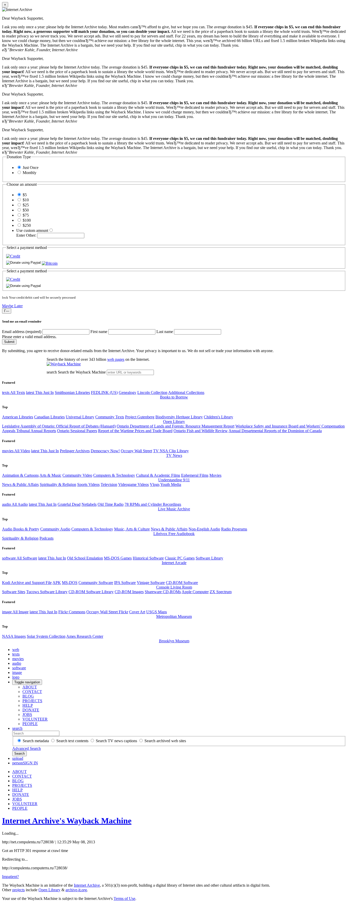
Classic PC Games (180, 558)
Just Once (30, 167)
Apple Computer (195, 592)
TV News (174, 455)
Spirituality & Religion (58, 484)
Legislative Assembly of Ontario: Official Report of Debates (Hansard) (59, 426)
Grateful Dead (69, 504)
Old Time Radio (111, 504)
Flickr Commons (71, 612)
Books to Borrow (174, 397)
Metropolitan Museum (174, 616)
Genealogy (127, 392)
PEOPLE (30, 724)
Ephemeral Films (194, 475)
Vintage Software (151, 582)
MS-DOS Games (118, 558)
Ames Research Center (84, 636)
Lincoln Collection (152, 392)
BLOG (28, 696)
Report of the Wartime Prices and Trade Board (135, 431)
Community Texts (109, 417)
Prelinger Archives (75, 451)
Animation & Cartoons (20, 475)
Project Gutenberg (139, 417)
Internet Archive (87, 885)
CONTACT (32, 691)
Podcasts (46, 538)
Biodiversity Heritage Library (179, 417)
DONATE (30, 710)
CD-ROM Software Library (91, 592)
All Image (15, 612)
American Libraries (17, 417)
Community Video (77, 475)
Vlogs (154, 484)
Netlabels (89, 504)
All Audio (15, 504)
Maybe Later (12, 306)
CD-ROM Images (129, 592)
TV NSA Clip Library (171, 451)
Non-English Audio (204, 529)
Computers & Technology (114, 475)
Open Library (174, 421)
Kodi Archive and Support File (27, 582)
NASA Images (14, 636)
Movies (215, 475)
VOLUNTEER (35, 719)
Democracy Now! (105, 451)
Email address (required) (21, 331)
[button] (50, 263)
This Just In (40, 392)
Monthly (29, 172)
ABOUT (29, 687)
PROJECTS (32, 701)
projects (18, 890)
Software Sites (13, 592)
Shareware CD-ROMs (163, 592)
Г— (6, 311)
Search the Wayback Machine (82, 372)
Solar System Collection (46, 636)
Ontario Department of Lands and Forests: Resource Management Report (175, 426)
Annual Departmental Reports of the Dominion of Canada (275, 431)
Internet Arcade (174, 563)
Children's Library (218, 417)
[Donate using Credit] (13, 256)
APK (56, 582)
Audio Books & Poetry (20, 529)
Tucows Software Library (47, 592)
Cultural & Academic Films (158, 475)
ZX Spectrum (221, 592)
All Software (19, 558)
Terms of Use (124, 898)
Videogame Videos (133, 484)
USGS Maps (156, 612)
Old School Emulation (85, 558)
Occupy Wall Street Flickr (107, 612)
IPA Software (125, 582)
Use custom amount (32, 230)
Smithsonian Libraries (72, 392)
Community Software (95, 582)
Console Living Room (174, 587)
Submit (9, 342)
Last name (164, 331)
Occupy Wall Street (136, 451)
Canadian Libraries (49, 417)
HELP (27, 705)
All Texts (13, 392)
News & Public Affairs (20, 484)
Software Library (209, 558)
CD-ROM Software (182, 582)
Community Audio (55, 529)
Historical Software (148, 558)
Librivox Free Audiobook (174, 533)
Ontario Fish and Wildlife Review (200, 431)
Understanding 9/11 (174, 480)
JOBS (27, 714)
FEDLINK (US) (104, 392)
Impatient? (10, 876)
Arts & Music (50, 475)
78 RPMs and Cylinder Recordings (153, 504)
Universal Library (80, 417)
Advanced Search (26, 748)
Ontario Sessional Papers (77, 431)
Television (109, 484)
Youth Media (170, 484)
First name (98, 331)
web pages (115, 359)
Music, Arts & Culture (132, 529)
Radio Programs (234, 529)
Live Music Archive (174, 509)
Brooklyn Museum (174, 641)
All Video (16, 451)
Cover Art (137, 612)
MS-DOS (69, 582)
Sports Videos (88, 484)
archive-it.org (76, 890)
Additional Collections (186, 392)
